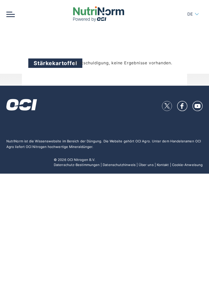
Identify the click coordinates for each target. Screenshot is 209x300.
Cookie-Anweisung (187, 165)
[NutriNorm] (98, 14)
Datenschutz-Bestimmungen (77, 165)
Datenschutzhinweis (119, 165)
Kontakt (163, 165)
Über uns (146, 165)
